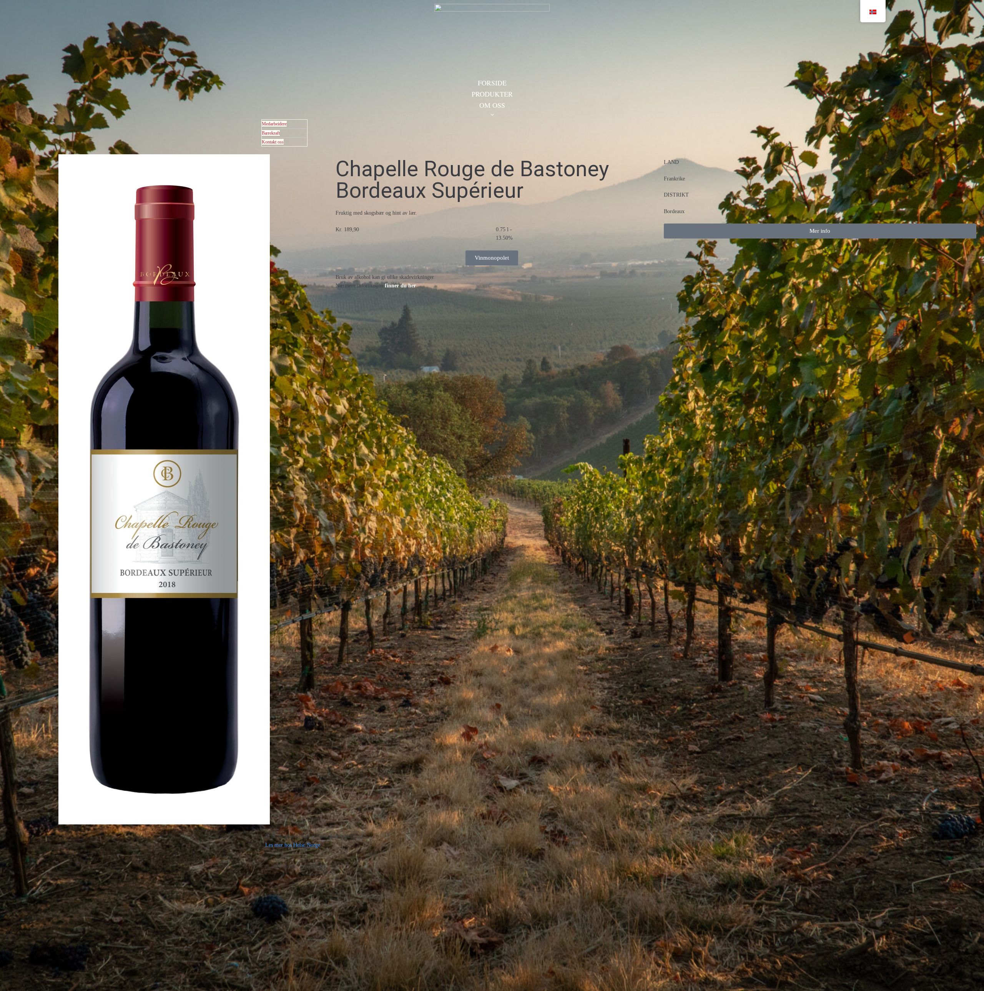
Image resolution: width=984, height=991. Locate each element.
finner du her (400, 286)
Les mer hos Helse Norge (292, 845)
